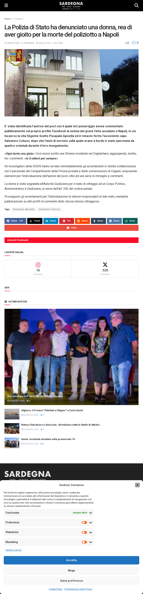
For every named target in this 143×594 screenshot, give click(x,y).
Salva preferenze (71, 580)
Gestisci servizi (14, 550)
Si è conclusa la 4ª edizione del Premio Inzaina (34, 396)
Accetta (71, 560)
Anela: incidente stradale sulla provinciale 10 (48, 439)
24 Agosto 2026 (17, 401)
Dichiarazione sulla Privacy (78, 589)
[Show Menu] (6, 5)
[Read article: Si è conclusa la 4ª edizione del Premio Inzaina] (71, 357)
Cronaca (18, 19)
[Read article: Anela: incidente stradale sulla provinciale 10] (11, 443)
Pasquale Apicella (24, 209)
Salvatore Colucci (49, 209)
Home (7, 19)
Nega (71, 570)
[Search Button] (136, 5)
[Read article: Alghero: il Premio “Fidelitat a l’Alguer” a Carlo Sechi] (11, 414)
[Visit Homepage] (71, 5)
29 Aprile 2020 (12, 42)
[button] (137, 485)
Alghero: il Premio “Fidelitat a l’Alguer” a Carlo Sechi (52, 410)
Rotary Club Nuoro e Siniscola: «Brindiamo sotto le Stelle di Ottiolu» (60, 424)
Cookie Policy (56, 589)
